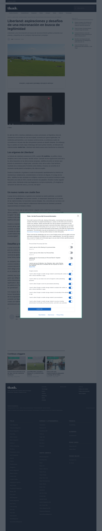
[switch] (71, 247)
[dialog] (51, 265)
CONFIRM (39, 309)
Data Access (51, 314)
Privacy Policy (60, 314)
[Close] (78, 216)
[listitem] (51, 244)
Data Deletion (42, 314)
